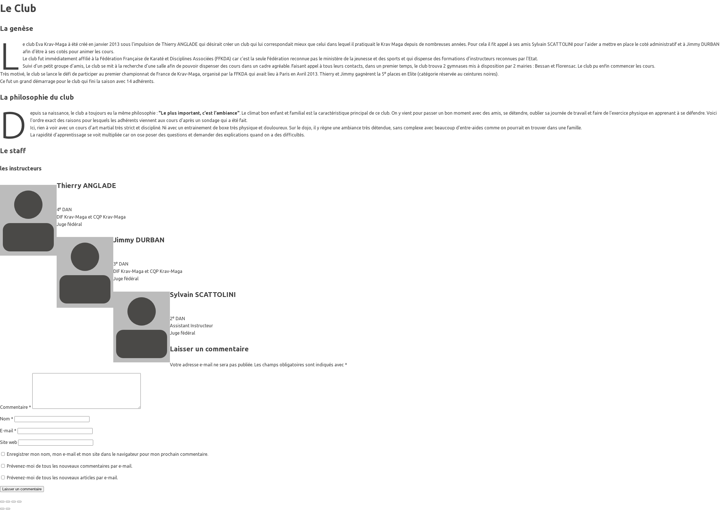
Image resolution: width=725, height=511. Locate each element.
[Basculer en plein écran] (8, 502)
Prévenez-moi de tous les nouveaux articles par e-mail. (62, 477)
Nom (6, 418)
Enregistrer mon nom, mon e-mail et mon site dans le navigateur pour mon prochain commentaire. (107, 454)
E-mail (8, 430)
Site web (8, 442)
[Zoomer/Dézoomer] (2, 502)
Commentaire (15, 407)
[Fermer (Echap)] (19, 502)
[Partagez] (13, 502)
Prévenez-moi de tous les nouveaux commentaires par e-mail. (69, 466)
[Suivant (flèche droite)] (8, 509)
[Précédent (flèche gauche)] (2, 509)
